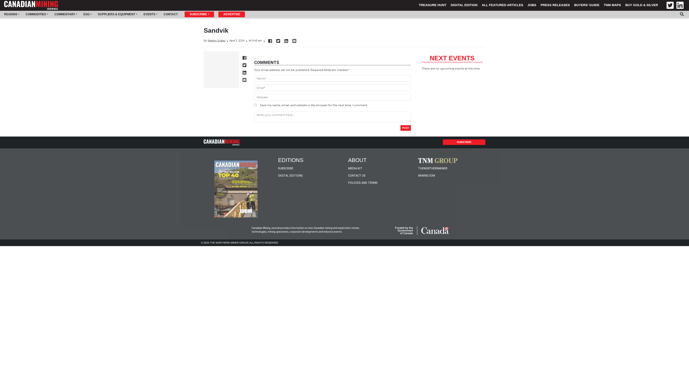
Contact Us (356, 175)
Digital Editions (290, 175)
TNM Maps (612, 5)
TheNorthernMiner (432, 168)
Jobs (532, 5)
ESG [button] (86, 14)
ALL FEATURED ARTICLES (502, 5)
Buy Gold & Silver (641, 5)
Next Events (452, 58)
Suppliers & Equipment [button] (116, 14)
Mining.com (426, 175)
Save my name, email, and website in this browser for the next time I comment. (314, 105)
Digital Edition (464, 5)
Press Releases (555, 5)
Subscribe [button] (198, 14)
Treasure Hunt (432, 5)
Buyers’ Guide (586, 5)
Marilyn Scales (216, 40)
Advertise (231, 14)
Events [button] (149, 14)
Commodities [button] (36, 14)
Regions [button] (10, 14)
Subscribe (464, 142)
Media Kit (355, 168)
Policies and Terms (363, 182)
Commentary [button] (64, 14)
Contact (171, 14)
